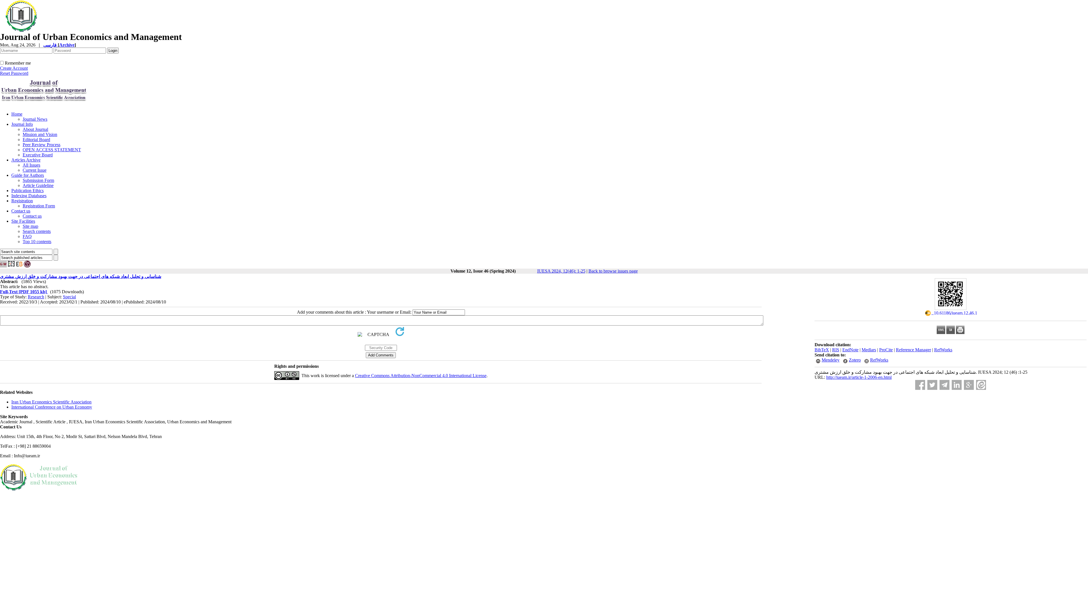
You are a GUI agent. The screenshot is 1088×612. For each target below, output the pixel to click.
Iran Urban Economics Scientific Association (51, 402)
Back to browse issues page (613, 271)
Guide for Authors (27, 175)
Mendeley (831, 360)
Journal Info (22, 124)
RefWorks (943, 349)
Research (36, 296)
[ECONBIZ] (19, 266)
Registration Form (39, 205)
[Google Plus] (969, 385)
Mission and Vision (40, 134)
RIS (835, 349)
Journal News (35, 119)
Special (69, 296)
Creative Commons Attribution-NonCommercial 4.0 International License (420, 375)
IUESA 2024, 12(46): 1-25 (561, 271)
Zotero (855, 360)
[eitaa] (981, 385)
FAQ (27, 236)
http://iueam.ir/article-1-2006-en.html (859, 377)
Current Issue (34, 170)
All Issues (31, 165)
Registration (22, 200)
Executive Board (38, 154)
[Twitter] (932, 385)
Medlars (869, 349)
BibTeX (822, 349)
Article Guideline (38, 185)
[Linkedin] (957, 385)
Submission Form (38, 180)
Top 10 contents (37, 241)
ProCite (886, 349)
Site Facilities (23, 221)
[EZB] (11, 266)
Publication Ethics (27, 190)
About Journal (35, 129)
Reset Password (14, 73)
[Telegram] (944, 385)
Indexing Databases (28, 195)
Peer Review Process (41, 144)
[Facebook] (920, 385)
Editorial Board (36, 139)
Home (16, 114)
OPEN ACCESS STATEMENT (52, 149)
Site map (30, 226)
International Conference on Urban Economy (51, 407)
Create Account (14, 68)
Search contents (37, 231)
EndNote (850, 349)
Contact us (20, 211)
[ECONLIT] (27, 266)
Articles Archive (26, 160)
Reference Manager (913, 349)
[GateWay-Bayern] (3, 266)
